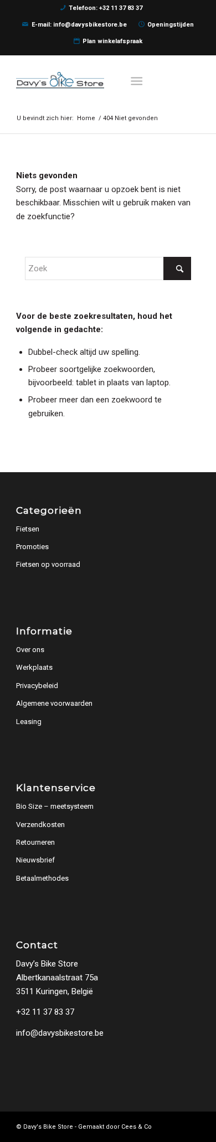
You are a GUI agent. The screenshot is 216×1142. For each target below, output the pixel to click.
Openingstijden (170, 24)
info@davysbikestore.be (60, 1033)
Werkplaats (34, 667)
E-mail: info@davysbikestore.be (79, 24)
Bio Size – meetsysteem (55, 806)
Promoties (32, 546)
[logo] (89, 80)
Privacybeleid (37, 685)
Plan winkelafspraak (112, 41)
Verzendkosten (40, 824)
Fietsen (27, 529)
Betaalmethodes (42, 878)
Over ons (30, 649)
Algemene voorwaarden (54, 703)
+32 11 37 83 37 (45, 1012)
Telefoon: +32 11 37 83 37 (105, 8)
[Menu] (137, 80)
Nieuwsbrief (35, 860)
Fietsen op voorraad (48, 564)
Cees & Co (136, 1126)
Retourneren (35, 842)
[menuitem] (139, 80)
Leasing (29, 721)
